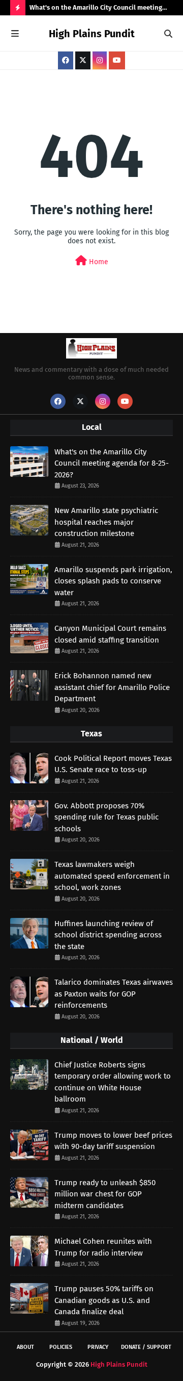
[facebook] (65, 60)
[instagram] (100, 60)
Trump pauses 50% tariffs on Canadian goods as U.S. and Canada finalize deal (104, 1300)
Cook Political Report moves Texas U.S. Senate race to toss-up (113, 764)
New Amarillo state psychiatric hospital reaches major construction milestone (106, 522)
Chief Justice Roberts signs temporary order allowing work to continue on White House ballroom (112, 1082)
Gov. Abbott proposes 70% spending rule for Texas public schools (106, 817)
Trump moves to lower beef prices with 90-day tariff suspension (113, 1141)
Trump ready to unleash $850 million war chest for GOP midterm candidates (105, 1194)
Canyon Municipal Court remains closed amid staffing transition (110, 634)
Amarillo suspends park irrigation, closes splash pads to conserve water (113, 581)
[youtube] (117, 60)
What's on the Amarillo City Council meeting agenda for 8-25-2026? (95, 9)
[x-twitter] (82, 60)
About (25, 1347)
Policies (60, 1347)
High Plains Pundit (92, 34)
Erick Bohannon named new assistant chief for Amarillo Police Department (112, 687)
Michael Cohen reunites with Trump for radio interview (103, 1247)
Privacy (97, 1347)
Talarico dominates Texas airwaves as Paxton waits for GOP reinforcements (113, 994)
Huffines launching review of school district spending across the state (108, 935)
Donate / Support (146, 1347)
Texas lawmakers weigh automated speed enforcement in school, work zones (112, 876)
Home (97, 262)
